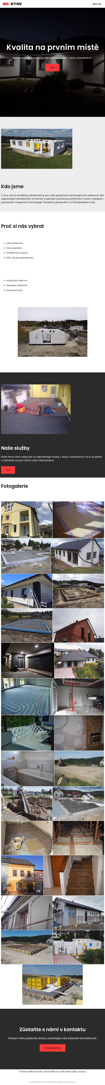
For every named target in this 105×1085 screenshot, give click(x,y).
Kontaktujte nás (52, 1048)
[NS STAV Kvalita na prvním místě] (13, 4)
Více (52, 67)
